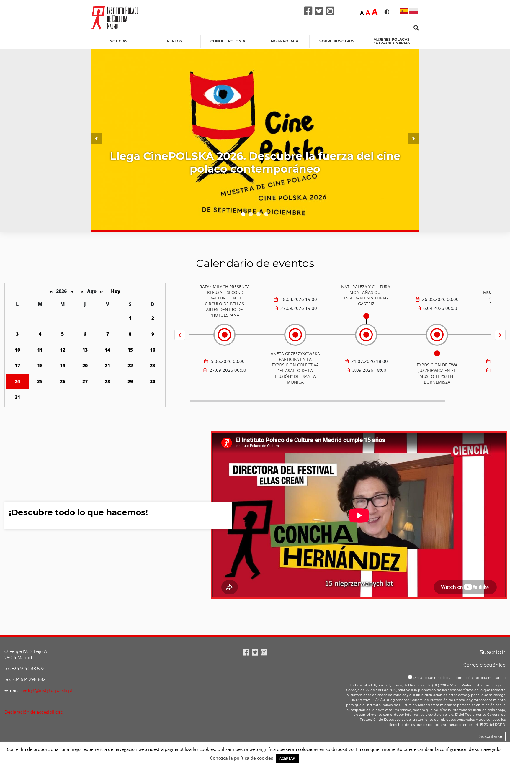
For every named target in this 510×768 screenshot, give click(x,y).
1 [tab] (243, 214)
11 (39, 350)
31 (17, 397)
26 (62, 381)
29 (130, 381)
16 (152, 350)
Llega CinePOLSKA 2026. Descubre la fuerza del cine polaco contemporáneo (255, 162)
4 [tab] (266, 214)
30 (152, 381)
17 (17, 365)
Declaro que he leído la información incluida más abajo (459, 678)
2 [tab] (251, 214)
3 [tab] (258, 214)
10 (17, 350)
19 (62, 365)
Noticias (118, 41)
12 (62, 350)
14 (107, 350)
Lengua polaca (282, 41)
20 (85, 365)
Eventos (173, 41)
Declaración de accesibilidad (33, 712)
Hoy (115, 291)
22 (130, 365)
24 (17, 381)
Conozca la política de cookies (241, 758)
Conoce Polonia (227, 41)
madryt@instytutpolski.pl (45, 690)
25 (39, 381)
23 (152, 365)
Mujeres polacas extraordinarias (391, 41)
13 (85, 350)
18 (39, 365)
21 (107, 365)
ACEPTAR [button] (287, 758)
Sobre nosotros (336, 41)
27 (85, 381)
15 (130, 350)
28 (107, 381)
